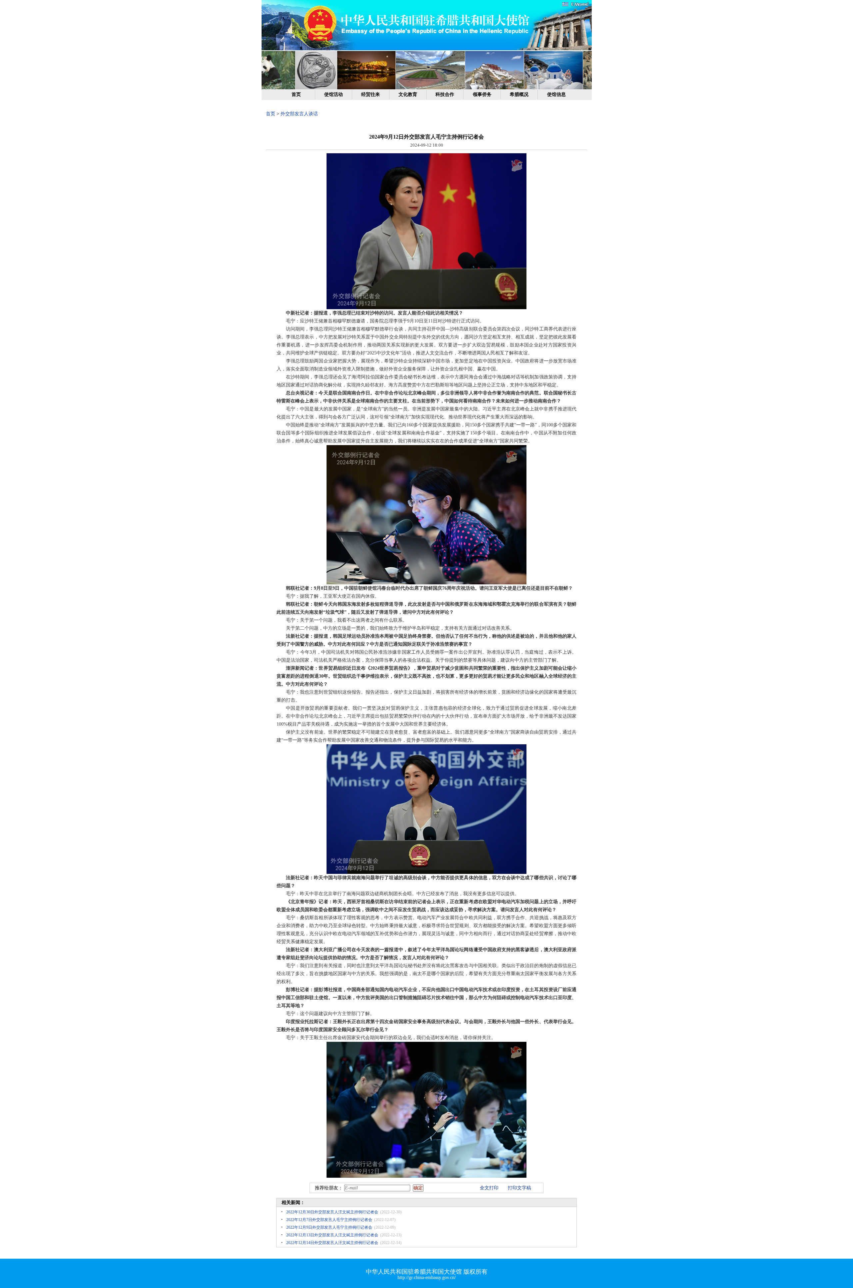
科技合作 (444, 94)
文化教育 (408, 94)
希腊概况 (519, 94)
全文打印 (489, 1187)
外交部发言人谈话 (299, 113)
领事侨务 (482, 94)
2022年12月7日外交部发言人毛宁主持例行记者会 (329, 1219)
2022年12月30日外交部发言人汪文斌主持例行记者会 (332, 1212)
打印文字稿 (519, 1187)
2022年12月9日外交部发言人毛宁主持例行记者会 (329, 1227)
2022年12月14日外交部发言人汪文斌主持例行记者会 (332, 1242)
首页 (296, 94)
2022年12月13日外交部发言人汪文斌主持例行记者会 (332, 1235)
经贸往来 (370, 94)
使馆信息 (556, 94)
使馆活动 (333, 94)
